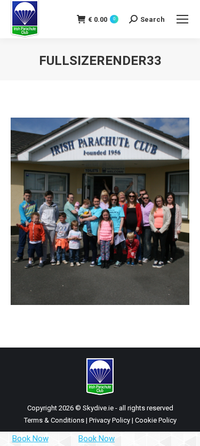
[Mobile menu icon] (182, 19)
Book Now (30, 438)
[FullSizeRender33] (100, 211)
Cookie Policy (156, 420)
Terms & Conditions (54, 420)
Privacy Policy (109, 420)
